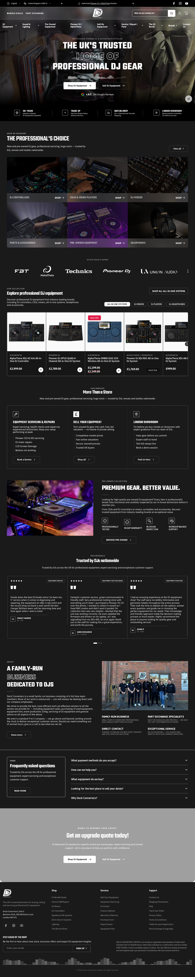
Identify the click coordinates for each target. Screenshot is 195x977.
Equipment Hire (107, 929)
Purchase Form (107, 920)
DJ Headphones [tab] (177, 304)
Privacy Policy (155, 915)
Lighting (55, 924)
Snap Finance (106, 924)
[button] (188, 98)
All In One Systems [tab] (117, 304)
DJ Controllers (58, 911)
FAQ (151, 906)
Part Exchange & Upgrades (161, 929)
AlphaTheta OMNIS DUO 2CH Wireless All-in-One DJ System (104, 359)
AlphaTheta (16, 355)
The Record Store (59, 929)
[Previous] (62, 3)
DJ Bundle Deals (59, 897)
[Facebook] (6, 925)
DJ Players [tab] (156, 304)
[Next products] (187, 344)
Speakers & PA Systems (62, 915)
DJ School (104, 906)
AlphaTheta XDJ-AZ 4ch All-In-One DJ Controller (26, 359)
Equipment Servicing (109, 902)
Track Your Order (156, 911)
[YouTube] (22, 925)
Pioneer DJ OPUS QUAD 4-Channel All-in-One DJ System (64, 359)
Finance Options (107, 911)
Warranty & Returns (109, 915)
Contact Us (154, 897)
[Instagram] (14, 925)
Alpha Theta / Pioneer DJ (140, 355)
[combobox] (14, 3)
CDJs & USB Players (60, 902)
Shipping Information (158, 902)
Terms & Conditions (158, 920)
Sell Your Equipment (109, 897)
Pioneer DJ (54, 355)
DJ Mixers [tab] (139, 304)
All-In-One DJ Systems (61, 920)
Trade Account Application (161, 924)
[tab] (95, 643)
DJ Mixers (56, 906)
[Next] (133, 3)
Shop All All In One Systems (168, 291)
